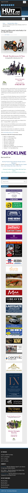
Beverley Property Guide (7, 161)
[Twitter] (11, 5)
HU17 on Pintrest (4, 461)
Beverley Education (5, 485)
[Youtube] (6, 5)
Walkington (13, 163)
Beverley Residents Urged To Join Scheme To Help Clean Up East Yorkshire (13, 467)
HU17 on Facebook (5, 456)
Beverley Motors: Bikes (12, 23)
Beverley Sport (4, 483)
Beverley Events (4, 487)
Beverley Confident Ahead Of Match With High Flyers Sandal (14, 170)
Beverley (21, 164)
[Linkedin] (7, 5)
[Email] (2, 5)
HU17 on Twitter (4, 459)
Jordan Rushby (7, 166)
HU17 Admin (7, 34)
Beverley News (4, 480)
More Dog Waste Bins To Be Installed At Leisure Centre (14, 172)
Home (4, 23)
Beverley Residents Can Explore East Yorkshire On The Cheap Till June (12, 471)
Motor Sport (13, 166)
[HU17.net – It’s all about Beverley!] (11, 11)
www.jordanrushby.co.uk (8, 132)
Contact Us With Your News (7, 454)
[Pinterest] (9, 5)
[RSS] (4, 5)
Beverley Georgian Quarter (19, 161)
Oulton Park (18, 166)
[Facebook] (13, 5)
